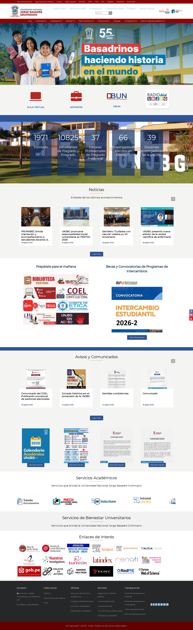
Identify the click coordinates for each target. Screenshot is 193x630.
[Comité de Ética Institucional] (72, 311)
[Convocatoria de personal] (39, 324)
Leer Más (97, 254)
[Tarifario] (151, 565)
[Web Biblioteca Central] (39, 286)
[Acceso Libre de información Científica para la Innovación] (151, 553)
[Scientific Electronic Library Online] (29, 565)
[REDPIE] (126, 576)
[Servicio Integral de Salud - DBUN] (78, 553)
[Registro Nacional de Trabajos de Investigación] (127, 565)
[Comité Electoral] (72, 298)
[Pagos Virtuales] (39, 311)
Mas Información (76, 465)
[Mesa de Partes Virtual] (29, 553)
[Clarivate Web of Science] (149, 576)
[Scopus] (102, 553)
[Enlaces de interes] (53, 576)
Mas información (36, 465)
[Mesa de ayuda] (77, 576)
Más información (137, 337)
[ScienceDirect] (127, 553)
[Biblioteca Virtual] (72, 286)
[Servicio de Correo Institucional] (54, 553)
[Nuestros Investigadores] (54, 565)
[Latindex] (102, 565)
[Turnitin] (78, 565)
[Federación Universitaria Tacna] (101, 576)
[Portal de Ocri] (137, 332)
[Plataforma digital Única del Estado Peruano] (29, 576)
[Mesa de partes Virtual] (39, 298)
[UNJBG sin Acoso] (72, 324)
